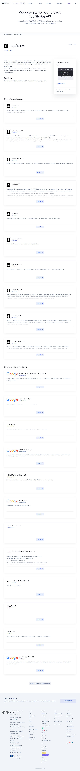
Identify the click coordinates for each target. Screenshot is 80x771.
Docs (30, 713)
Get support (70, 721)
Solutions (49, 3)
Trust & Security (46, 718)
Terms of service (71, 734)
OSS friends (70, 729)
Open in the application (66, 69)
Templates (57, 718)
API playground (58, 713)
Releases (31, 724)
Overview (44, 713)
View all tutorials (14, 752)
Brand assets (70, 726)
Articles (31, 734)
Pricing (40, 3)
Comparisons (32, 737)
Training (31, 732)
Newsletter (69, 724)
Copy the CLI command (66, 73)
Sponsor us (70, 716)
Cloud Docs (32, 716)
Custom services (46, 740)
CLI (42, 757)
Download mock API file (66, 78)
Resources (59, 3)
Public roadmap (71, 718)
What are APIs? (14, 742)
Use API (39, 119)
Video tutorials (33, 729)
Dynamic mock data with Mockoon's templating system (17, 738)
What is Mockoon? (15, 715)
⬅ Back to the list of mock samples (40, 683)
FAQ (30, 718)
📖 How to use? (61, 83)
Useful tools (57, 724)
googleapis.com (22, 375)
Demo (69, 3)
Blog (30, 721)
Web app (45, 752)
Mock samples (8, 34)
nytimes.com (8, 50)
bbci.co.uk (14, 582)
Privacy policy (70, 736)
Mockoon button (68, 89)
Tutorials (31, 726)
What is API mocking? (16, 745)
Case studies (32, 739)
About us (69, 713)
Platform (31, 3)
